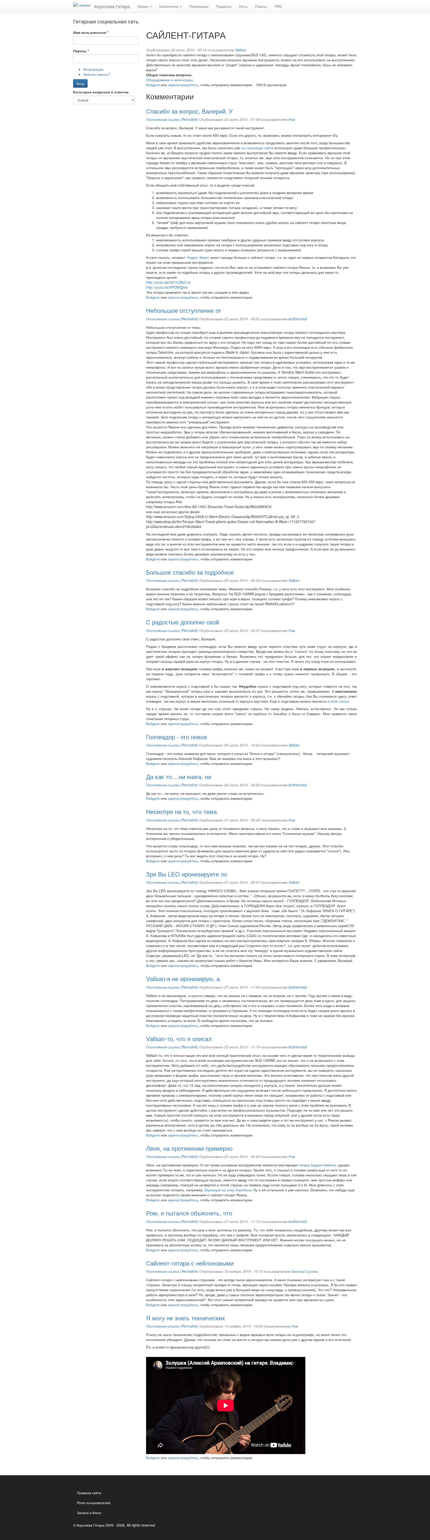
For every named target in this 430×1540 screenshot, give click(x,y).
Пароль (81, 50)
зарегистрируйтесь (183, 84)
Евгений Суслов (304, 1271)
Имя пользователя (90, 32)
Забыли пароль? (96, 74)
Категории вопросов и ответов (101, 91)
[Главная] (83, 4)
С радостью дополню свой (182, 621)
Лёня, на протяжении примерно (189, 1148)
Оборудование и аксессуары (169, 79)
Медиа (143, 6)
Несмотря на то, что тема (181, 811)
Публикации (199, 6)
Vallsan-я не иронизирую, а (183, 978)
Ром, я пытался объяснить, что (189, 1212)
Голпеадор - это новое (176, 736)
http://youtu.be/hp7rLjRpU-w (168, 282)
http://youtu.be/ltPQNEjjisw (167, 287)
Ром (291, 119)
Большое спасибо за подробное (190, 572)
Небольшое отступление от (183, 310)
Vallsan (240, 49)
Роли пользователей (93, 1502)
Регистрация (93, 69)
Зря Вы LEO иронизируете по (186, 874)
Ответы (261, 6)
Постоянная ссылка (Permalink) (172, 119)
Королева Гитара (112, 6)
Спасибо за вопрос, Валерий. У (189, 111)
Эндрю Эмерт (198, 257)
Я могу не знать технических (185, 1317)
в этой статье (338, 701)
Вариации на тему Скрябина (228, 1189)
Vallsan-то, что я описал (179, 1038)
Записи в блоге (89, 1512)
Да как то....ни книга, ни (178, 776)
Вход (80, 83)
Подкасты (224, 6)
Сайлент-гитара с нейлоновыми (190, 1263)
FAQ (277, 6)
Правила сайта (89, 1492)
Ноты (243, 6)
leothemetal (297, 318)
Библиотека (169, 6)
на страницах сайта (257, 147)
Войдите (153, 84)
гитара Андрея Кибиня (317, 1164)
